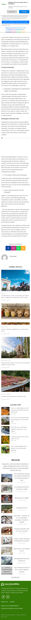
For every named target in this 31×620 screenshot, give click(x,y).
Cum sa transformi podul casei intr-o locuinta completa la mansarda (22, 570)
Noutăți (3, 293)
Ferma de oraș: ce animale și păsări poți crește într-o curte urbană (19, 429)
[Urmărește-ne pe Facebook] (3, 597)
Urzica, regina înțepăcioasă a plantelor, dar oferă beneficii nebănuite (19, 448)
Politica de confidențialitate (15, 29)
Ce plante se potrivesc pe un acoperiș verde (13, 396)
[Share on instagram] (13, 248)
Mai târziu (16, 11)
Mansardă (15, 460)
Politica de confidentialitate (10, 606)
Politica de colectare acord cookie (12, 608)
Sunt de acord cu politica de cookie (15, 22)
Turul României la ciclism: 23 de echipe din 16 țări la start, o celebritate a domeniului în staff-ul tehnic (15, 296)
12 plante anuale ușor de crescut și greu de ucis (20, 437)
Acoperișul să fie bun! (21, 508)
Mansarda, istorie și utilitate (22, 498)
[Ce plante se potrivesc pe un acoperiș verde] (15, 381)
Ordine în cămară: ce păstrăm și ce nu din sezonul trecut (14, 330)
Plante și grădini (6, 394)
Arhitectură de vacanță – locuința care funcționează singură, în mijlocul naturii (15, 363)
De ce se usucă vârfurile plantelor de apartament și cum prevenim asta (20, 419)
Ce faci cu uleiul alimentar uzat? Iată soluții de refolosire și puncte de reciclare (20, 410)
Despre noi (4, 601)
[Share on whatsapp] (18, 248)
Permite (26, 11)
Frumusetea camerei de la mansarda (15, 175)
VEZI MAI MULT (15, 577)
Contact (12, 601)
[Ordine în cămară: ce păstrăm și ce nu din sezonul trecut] (15, 314)
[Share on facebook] (8, 248)
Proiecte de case (5, 360)
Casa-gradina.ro (10, 584)
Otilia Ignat (13, 256)
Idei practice (4, 327)
